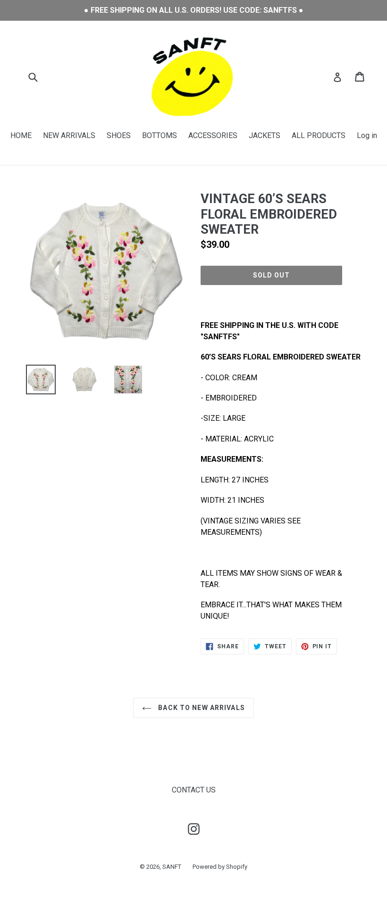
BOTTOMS (159, 135)
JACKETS (264, 135)
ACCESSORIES (212, 135)
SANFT (171, 866)
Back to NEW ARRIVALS (200, 707)
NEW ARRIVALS (69, 135)
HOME (21, 135)
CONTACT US (194, 789)
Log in (367, 135)
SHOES (119, 135)
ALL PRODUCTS (318, 135)
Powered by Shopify (220, 866)
